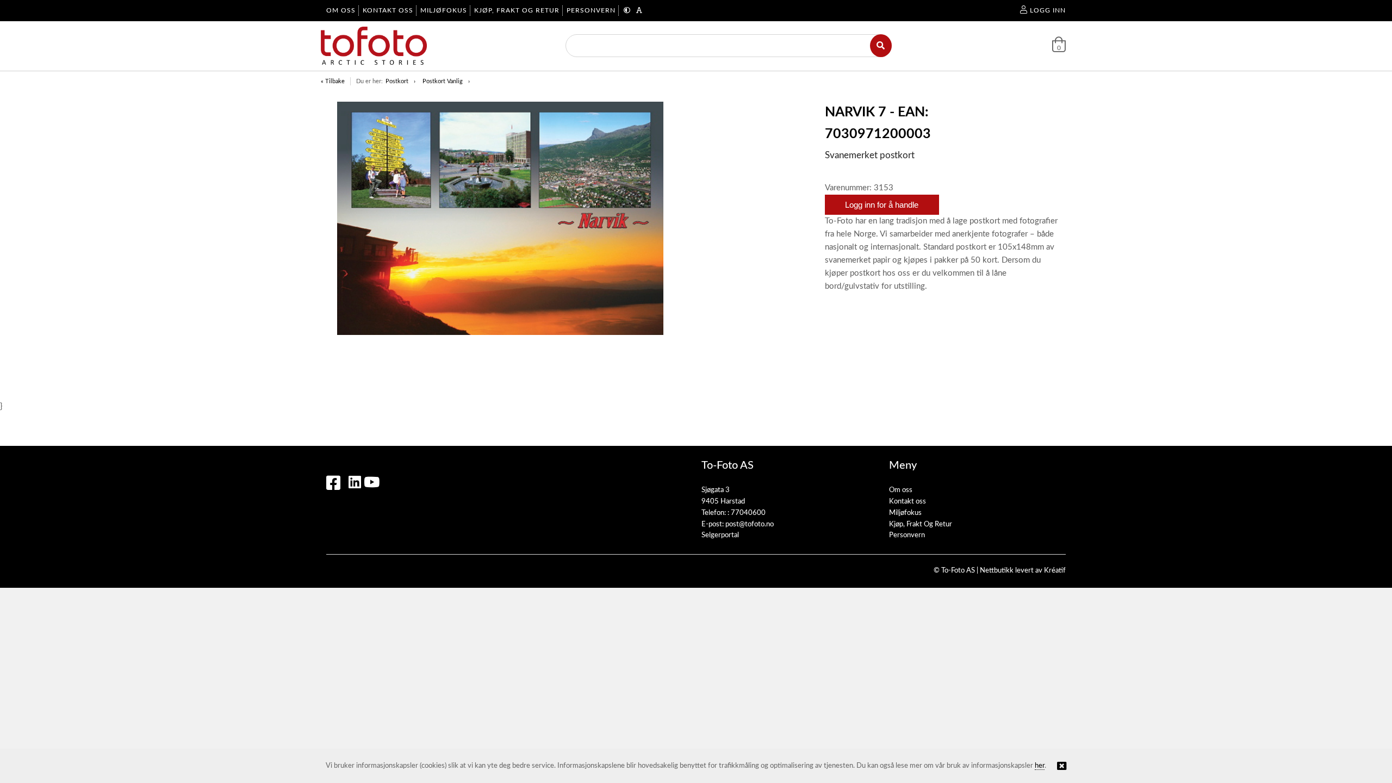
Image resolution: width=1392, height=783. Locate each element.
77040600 (748, 513)
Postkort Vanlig (442, 81)
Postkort (397, 81)
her (1040, 765)
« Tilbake (333, 81)
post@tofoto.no (749, 524)
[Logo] (374, 46)
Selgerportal (720, 535)
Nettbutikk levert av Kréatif (1023, 570)
